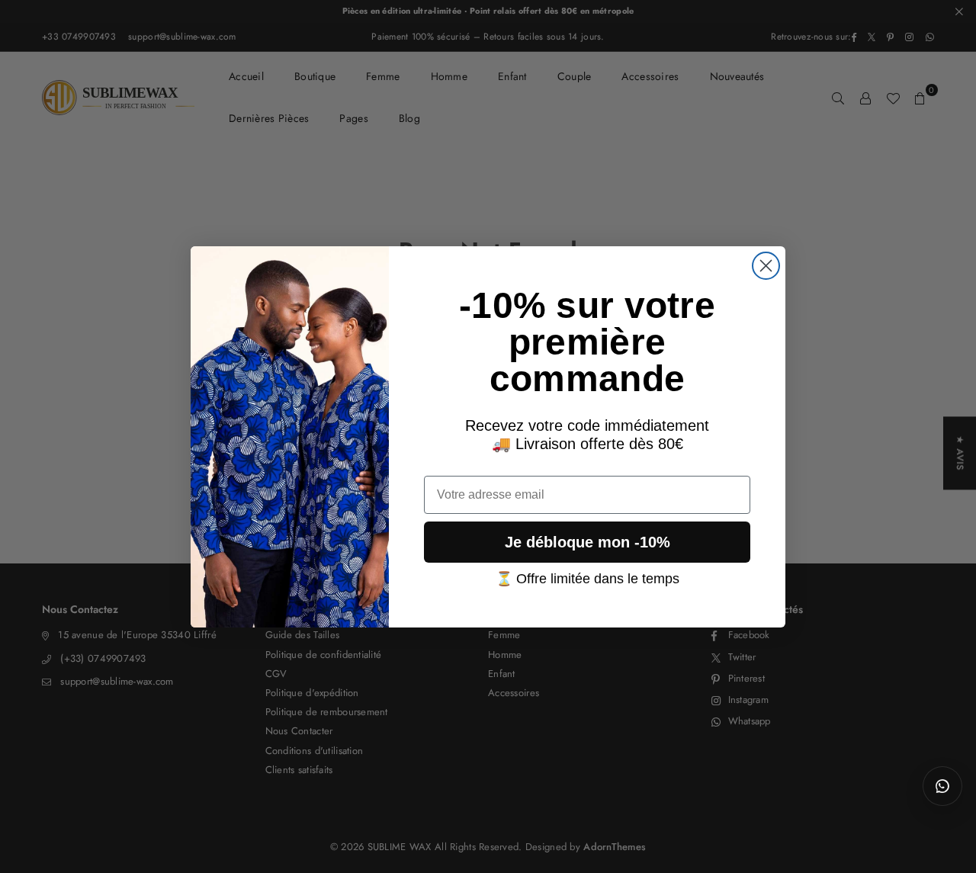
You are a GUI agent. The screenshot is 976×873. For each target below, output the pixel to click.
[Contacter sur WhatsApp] (942, 786)
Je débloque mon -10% (587, 541)
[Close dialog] (766, 265)
